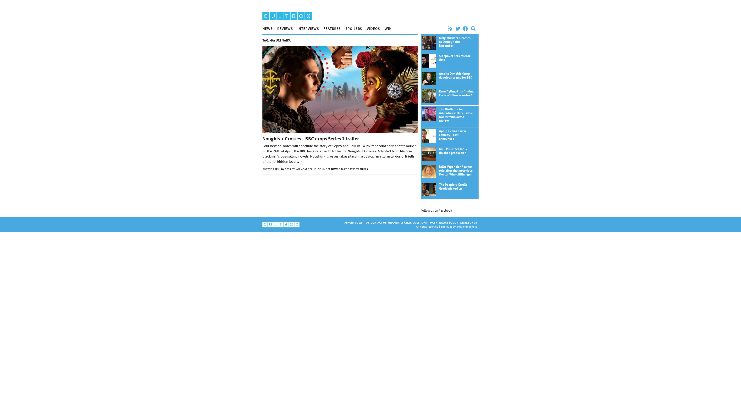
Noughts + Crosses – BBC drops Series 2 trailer (310, 139)
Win (388, 28)
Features (332, 28)
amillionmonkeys (466, 226)
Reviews (285, 28)
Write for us (468, 222)
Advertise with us (356, 222)
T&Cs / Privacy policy (443, 222)
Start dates (347, 169)
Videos (373, 28)
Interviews (308, 28)
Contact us (378, 222)
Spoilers (353, 28)
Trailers (362, 169)
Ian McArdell (304, 169)
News (267, 28)
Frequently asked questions (407, 222)
